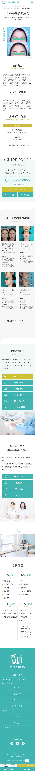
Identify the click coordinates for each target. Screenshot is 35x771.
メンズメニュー (26, 613)
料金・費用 (19, 395)
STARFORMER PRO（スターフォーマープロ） (26, 626)
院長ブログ (19, 401)
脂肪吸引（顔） (9, 584)
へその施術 (24, 594)
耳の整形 (7, 598)
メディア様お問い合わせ (17, 756)
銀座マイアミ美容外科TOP (10, 6)
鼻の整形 (7, 591)
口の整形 (7, 594)
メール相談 (9, 769)
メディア (19, 495)
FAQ (17, 717)
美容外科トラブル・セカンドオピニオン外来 (26, 634)
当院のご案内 (19, 477)
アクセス (19, 489)
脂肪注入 (16, 8)
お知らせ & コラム (9, 683)
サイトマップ (24, 754)
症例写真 (23, 6)
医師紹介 (19, 483)
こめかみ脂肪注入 (17, 130)
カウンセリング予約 (27, 765)
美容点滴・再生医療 (10, 617)
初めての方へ (19, 376)
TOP (27, 761)
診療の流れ (19, 383)
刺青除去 (24, 610)
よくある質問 (19, 407)
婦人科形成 (24, 584)
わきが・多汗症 (26, 591)
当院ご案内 (17, 675)
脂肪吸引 (24, 588)
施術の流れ (22, 680)
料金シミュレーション (10, 710)
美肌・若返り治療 (10, 613)
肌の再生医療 (8, 610)
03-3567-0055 (19, 180)
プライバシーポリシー (13, 754)
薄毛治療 (24, 617)
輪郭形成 (9, 8)
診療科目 (18, 694)
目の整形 (7, 588)
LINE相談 (27, 769)
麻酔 (22, 620)
